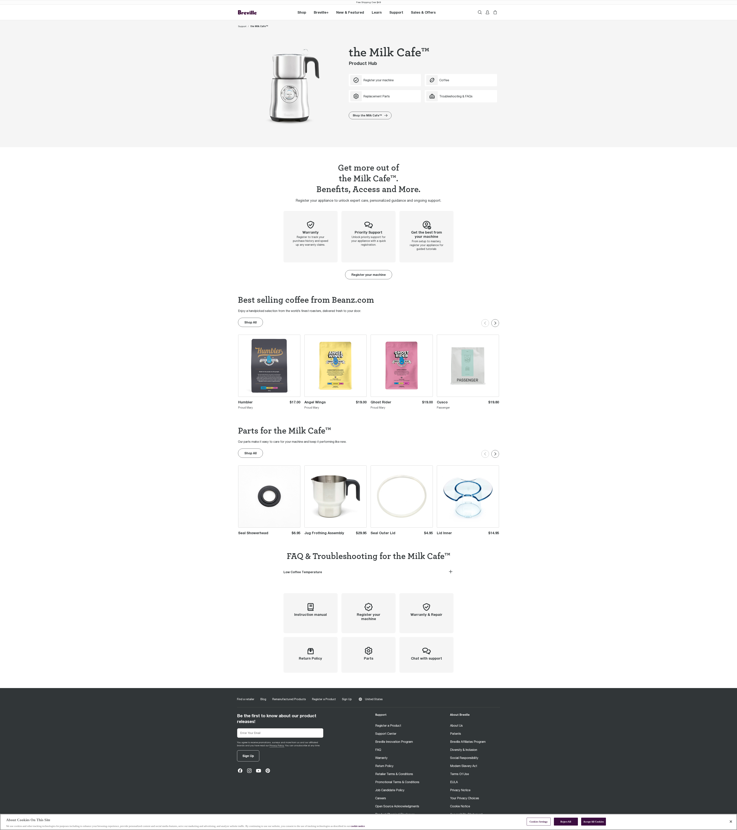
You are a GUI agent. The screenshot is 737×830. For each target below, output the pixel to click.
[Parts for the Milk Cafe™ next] (495, 454)
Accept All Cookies (593, 821)
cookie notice (358, 826)
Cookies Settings (539, 821)
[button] (321, 12)
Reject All (565, 821)
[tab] (368, 572)
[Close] (731, 821)
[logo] (247, 12)
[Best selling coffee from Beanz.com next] (495, 323)
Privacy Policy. (276, 745)
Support (242, 26)
